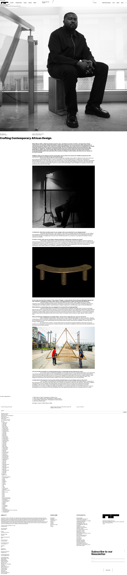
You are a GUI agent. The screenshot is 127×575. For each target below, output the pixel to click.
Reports (3, 503)
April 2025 (4, 435)
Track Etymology (5, 511)
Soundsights (4, 506)
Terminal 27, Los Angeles (81, 519)
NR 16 (3, 494)
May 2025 (4, 434)
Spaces (3, 507)
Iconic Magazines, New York (82, 524)
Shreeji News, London (81, 532)
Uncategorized (5, 511)
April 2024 (4, 445)
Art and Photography (6, 476)
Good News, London (81, 530)
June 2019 (4, 468)
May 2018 (4, 472)
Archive (12, 2)
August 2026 (4, 422)
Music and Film (5, 492)
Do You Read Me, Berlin (81, 536)
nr (20, 6)
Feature (3, 483)
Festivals (4, 484)
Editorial (3, 480)
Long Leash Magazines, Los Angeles (84, 520)
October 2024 (5, 439)
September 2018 (5, 470)
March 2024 (4, 446)
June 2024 (4, 443)
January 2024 (5, 448)
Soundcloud (52, 520)
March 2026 (4, 426)
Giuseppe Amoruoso (5, 532)
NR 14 (3, 493)
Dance (3, 478)
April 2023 (4, 451)
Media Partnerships (106, 2)
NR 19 (3, 496)
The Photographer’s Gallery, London (83, 533)
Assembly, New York (80, 522)
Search (2, 410)
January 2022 (5, 454)
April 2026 (4, 425)
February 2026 (5, 427)
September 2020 (5, 464)
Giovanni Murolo (4, 543)
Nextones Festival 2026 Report (7, 415)
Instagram (52, 518)
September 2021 (5, 458)
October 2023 (5, 449)
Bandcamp (52, 517)
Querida (2, 535)
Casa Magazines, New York (82, 523)
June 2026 (4, 423)
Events (25, 2)
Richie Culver (3, 418)
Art (2, 475)
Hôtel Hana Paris (4, 414)
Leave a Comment (80, 406)
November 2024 (5, 438)
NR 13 (3, 493)
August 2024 (4, 441)
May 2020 (4, 466)
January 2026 (5, 428)
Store (122, 2)
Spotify (51, 521)
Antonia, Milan (79, 537)
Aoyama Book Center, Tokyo (82, 543)
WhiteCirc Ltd (3, 549)
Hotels (3, 487)
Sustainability (5, 509)
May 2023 (4, 450)
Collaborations (19, 2)
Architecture (4, 474)
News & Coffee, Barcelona (82, 535)
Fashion (3, 482)
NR (1, 546)
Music (3, 491)
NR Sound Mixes (58, 407)
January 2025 (5, 437)
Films (3, 486)
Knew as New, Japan (81, 545)
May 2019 (4, 469)
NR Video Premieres (6, 498)
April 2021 (4, 463)
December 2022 (5, 452)
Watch (35, 2)
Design (6, 406)
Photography (4, 499)
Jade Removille (4, 526)
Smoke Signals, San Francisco (82, 518)
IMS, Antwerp (79, 534)
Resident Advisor (53, 519)
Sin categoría (4, 505)
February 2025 (5, 436)
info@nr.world (3, 552)
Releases (4, 502)
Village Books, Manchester (82, 527)
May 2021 (4, 462)
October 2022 (5, 453)
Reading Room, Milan (81, 539)
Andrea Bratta (3, 529)
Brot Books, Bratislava (81, 540)
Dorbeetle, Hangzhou (81, 541)
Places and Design (6, 500)
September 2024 (5, 440)
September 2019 (5, 467)
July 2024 (4, 442)
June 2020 (4, 465)
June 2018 (4, 471)
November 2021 (5, 456)
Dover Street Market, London (82, 529)
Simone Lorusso (38, 134)
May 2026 (4, 424)
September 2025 (5, 431)
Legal (104, 523)
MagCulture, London (80, 531)
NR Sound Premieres (6, 497)
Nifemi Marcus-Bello (4, 5)
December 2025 (5, 429)
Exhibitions (4, 481)
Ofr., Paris (78, 536)
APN (2, 538)
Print (114, 2)
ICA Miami (79, 525)
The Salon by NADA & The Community (9, 510)
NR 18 (3, 495)
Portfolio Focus (5, 501)
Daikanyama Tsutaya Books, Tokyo (83, 544)
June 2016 (4, 473)
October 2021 (5, 457)
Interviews (10, 406)
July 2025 (4, 432)
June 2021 (4, 461)
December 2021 (5, 455)
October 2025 (5, 430)
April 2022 (4, 454)
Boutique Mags (79, 517)
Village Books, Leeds (81, 526)
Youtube (52, 522)
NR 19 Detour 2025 (54, 524)
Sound (118, 2)
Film (3, 485)
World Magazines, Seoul (81, 542)
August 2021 (4, 459)
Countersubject (4, 540)
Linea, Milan (79, 538)
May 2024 (4, 444)
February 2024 (5, 447)
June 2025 (4, 433)
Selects (30, 2)
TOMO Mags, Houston (81, 521)
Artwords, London (80, 528)
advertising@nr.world (5, 555)
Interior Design (5, 488)
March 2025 (4, 435)
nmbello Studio (65, 146)
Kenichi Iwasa (3, 416)
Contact (52, 526)
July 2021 (4, 460)
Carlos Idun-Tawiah (5, 417)
